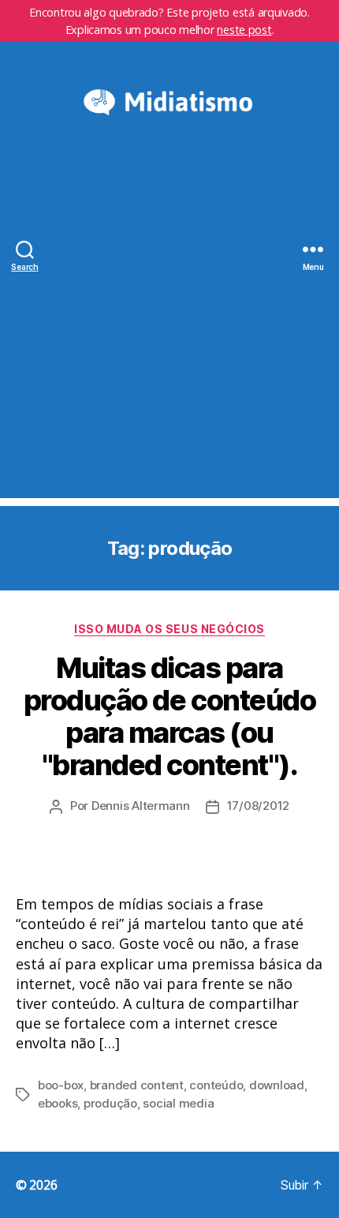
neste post (244, 29)
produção (110, 1103)
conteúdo (216, 1084)
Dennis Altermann (140, 805)
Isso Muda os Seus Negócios (169, 628)
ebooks (57, 1103)
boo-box (61, 1084)
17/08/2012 (258, 805)
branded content (137, 1084)
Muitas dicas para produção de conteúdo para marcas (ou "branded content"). (169, 716)
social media (178, 1103)
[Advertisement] (169, 328)
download (276, 1084)
